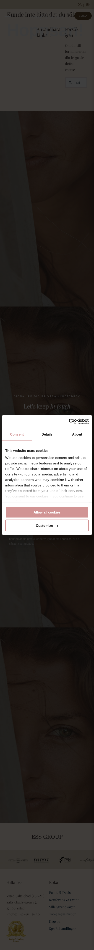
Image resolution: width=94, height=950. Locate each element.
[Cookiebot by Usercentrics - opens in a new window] (69, 422)
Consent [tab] (17, 434)
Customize (44, 525)
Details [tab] (47, 434)
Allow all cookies (47, 512)
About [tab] (77, 434)
